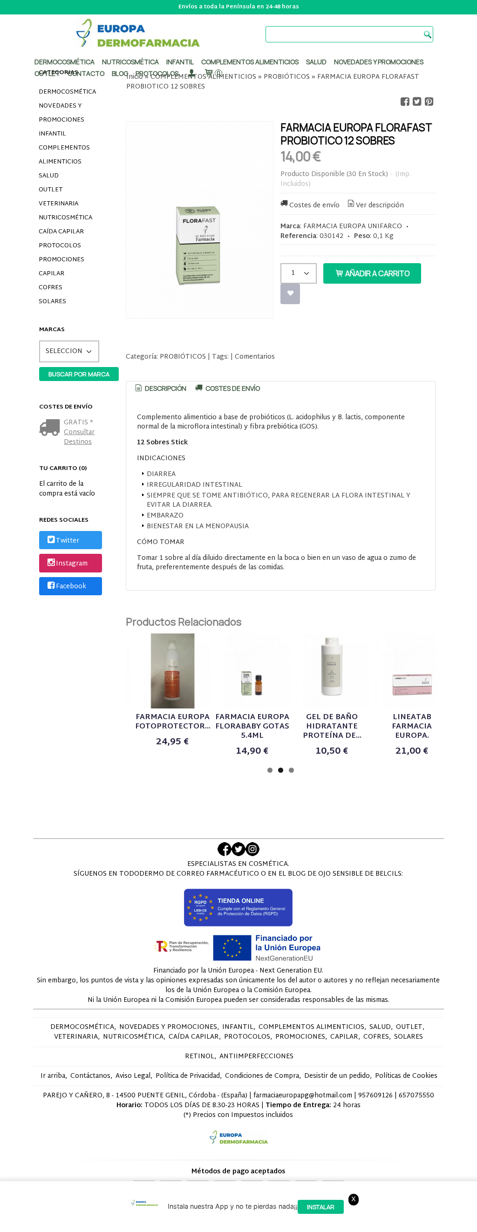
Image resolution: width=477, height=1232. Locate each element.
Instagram (72, 564)
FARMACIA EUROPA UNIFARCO (352, 226)
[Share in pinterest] (429, 102)
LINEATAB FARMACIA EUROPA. (412, 727)
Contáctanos (90, 1076)
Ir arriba (53, 1076)
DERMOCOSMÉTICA (67, 92)
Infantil (180, 61)
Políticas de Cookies (406, 1076)
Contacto (86, 73)
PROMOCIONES (61, 259)
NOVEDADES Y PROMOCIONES (61, 113)
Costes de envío (314, 205)
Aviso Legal (133, 1076)
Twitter (67, 541)
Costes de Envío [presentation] (232, 388)
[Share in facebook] (405, 102)
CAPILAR (51, 273)
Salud (316, 61)
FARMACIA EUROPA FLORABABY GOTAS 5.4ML (252, 727)
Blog (120, 73)
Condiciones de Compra (262, 1076)
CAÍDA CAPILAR (61, 232)
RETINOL (199, 1056)
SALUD (49, 176)
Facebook (71, 586)
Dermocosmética (64, 61)
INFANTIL (52, 134)
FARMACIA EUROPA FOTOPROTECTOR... (173, 722)
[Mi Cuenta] (191, 73)
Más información (259, 1223)
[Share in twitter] (417, 102)
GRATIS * (78, 423)
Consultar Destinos (79, 437)
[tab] (159, 388)
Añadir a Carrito (377, 273)
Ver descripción (380, 205)
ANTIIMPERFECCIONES (256, 1056)
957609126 (375, 1096)
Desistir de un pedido (337, 1076)
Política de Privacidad (188, 1076)
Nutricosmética (130, 61)
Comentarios (255, 357)
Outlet (47, 73)
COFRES (50, 287)
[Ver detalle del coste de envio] (51, 429)
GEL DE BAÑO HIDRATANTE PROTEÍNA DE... (332, 727)
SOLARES (52, 301)
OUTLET (50, 190)
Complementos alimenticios (250, 61)
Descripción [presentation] (164, 388)
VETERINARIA (58, 204)
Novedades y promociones (378, 61)
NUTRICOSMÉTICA (65, 218)
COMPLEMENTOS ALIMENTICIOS (64, 155)
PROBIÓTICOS (183, 357)
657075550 (416, 1096)
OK (224, 1223)
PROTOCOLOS (157, 73)
